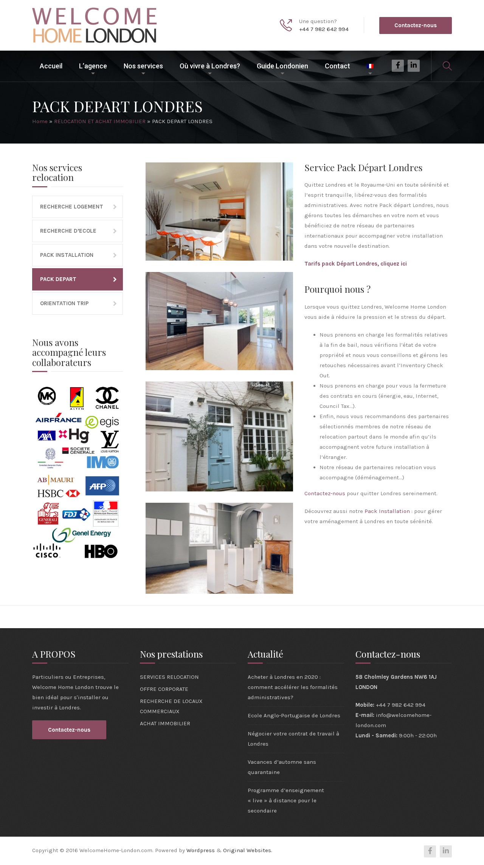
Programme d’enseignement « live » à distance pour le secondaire (286, 800)
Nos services (143, 66)
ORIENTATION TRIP (64, 303)
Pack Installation (387, 511)
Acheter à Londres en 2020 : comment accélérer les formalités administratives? (293, 687)
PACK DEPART (58, 279)
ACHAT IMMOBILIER (165, 723)
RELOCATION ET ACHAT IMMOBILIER (100, 121)
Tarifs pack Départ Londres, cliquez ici (355, 263)
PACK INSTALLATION (66, 255)
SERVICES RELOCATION (169, 676)
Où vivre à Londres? (210, 66)
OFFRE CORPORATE (164, 689)
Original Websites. (247, 850)
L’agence (93, 66)
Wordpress (200, 850)
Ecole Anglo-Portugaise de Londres (294, 715)
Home (40, 121)
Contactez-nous (415, 25)
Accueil (51, 66)
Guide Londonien (282, 66)
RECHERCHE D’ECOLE (68, 230)
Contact (337, 66)
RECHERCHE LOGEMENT (71, 206)
